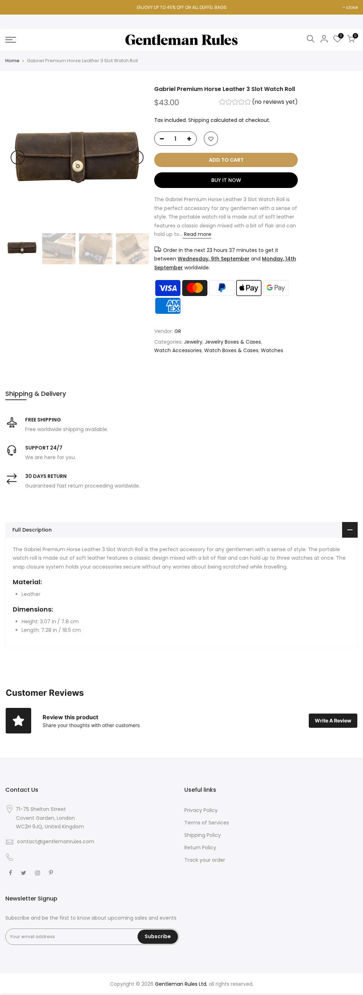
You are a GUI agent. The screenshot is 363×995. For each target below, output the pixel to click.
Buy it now (226, 180)
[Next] (136, 157)
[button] (259, 103)
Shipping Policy (202, 835)
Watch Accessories (178, 350)
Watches (272, 350)
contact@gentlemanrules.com (55, 841)
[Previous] (18, 157)
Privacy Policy (201, 810)
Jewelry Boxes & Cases (233, 341)
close (352, 7)
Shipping (198, 120)
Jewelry (193, 341)
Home (12, 61)
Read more (197, 234)
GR (177, 331)
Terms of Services (206, 822)
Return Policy (200, 847)
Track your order (204, 860)
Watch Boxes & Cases (231, 350)
